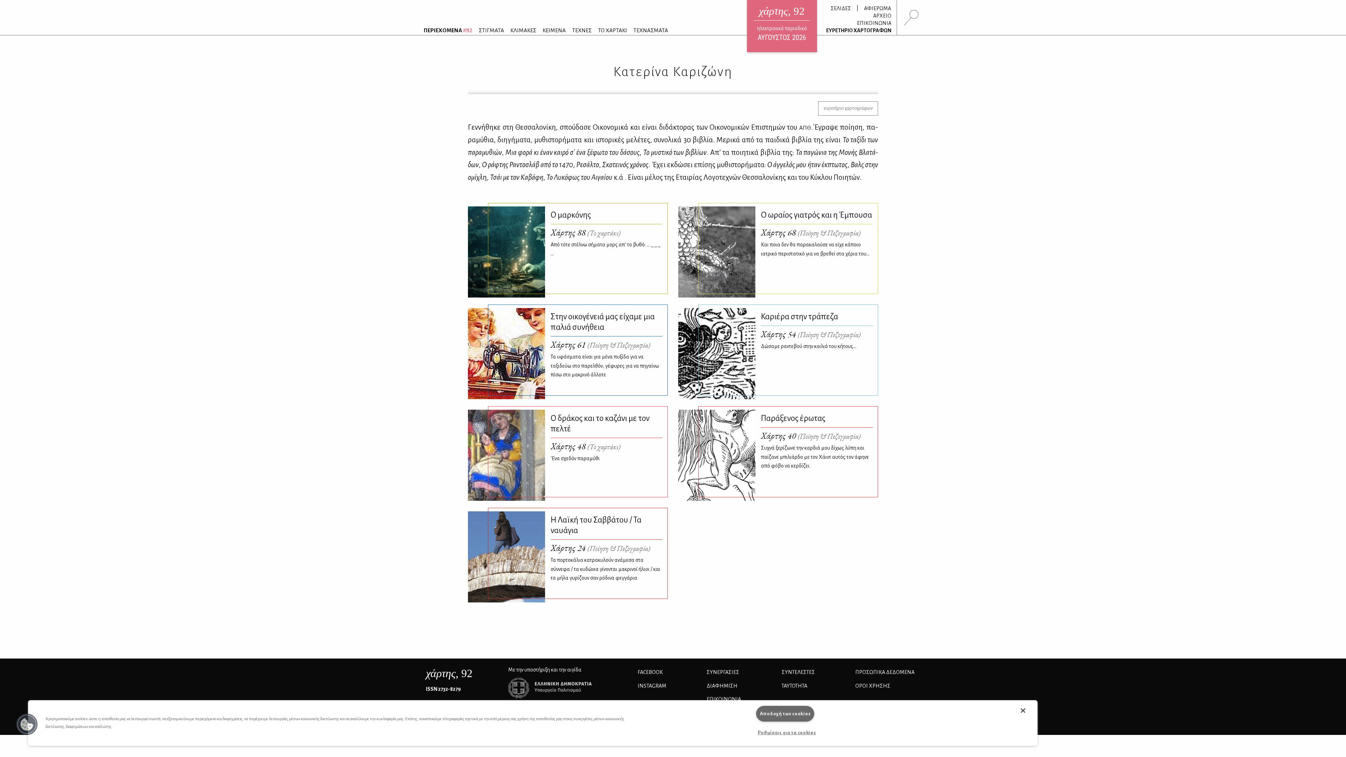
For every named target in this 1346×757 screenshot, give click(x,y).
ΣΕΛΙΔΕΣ (841, 8)
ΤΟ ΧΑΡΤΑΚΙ (612, 30)
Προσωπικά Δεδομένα (885, 672)
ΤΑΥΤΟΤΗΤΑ (794, 686)
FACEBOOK (650, 672)
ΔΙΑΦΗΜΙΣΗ (722, 686)
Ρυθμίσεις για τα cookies (787, 732)
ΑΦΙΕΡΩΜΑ (877, 8)
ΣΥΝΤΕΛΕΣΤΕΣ (798, 672)
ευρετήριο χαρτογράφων (848, 108)
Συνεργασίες (723, 672)
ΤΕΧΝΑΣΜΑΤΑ (650, 30)
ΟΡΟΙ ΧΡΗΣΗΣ (872, 686)
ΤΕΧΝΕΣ (582, 30)
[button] (27, 724)
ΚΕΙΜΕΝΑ (554, 30)
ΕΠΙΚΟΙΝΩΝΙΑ (874, 23)
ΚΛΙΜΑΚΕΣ (523, 30)
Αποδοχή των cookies (785, 713)
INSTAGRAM (652, 686)
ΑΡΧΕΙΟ (882, 16)
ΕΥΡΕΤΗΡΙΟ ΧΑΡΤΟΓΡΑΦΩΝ (858, 30)
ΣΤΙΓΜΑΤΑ (491, 30)
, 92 (449, 673)
